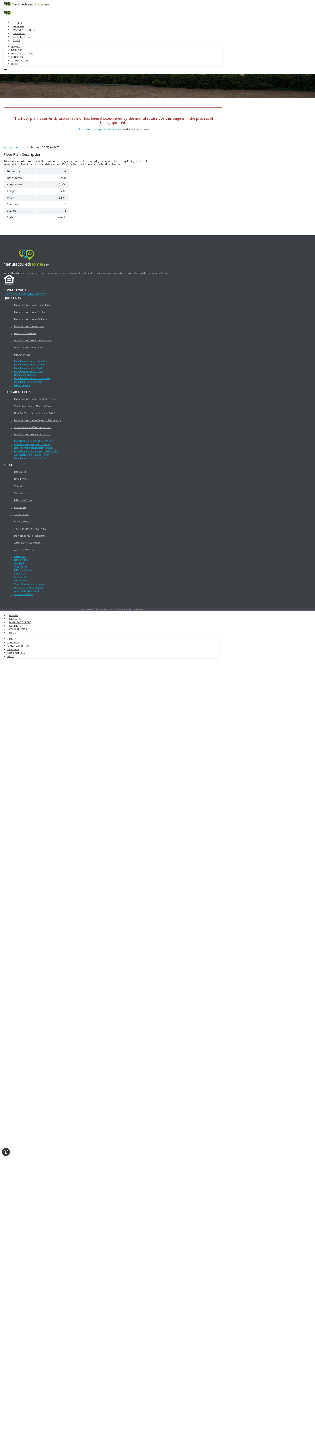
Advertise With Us (24, 550)
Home (8, 147)
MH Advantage (22, 354)
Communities (21, 37)
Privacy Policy (21, 521)
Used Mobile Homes (25, 333)
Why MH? (19, 486)
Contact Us (20, 507)
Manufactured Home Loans (29, 326)
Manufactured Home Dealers (30, 312)
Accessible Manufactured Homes (32, 427)
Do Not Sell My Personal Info (30, 535)
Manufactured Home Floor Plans (32, 305)
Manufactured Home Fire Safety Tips (34, 399)
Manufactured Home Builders (30, 319)
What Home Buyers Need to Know (33, 406)
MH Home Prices (23, 500)
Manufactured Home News (29, 347)
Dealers (18, 26)
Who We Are (21, 493)
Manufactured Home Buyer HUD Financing (37, 420)
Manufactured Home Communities (33, 340)
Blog (16, 40)
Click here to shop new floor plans (99, 129)
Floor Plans (21, 147)
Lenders (19, 33)
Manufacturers (24, 30)
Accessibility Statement (27, 542)
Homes (17, 23)
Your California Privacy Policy (30, 528)
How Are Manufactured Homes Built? (34, 413)
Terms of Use (21, 514)
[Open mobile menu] (6, 71)
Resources (20, 471)
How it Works (21, 479)
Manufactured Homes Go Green (32, 434)
